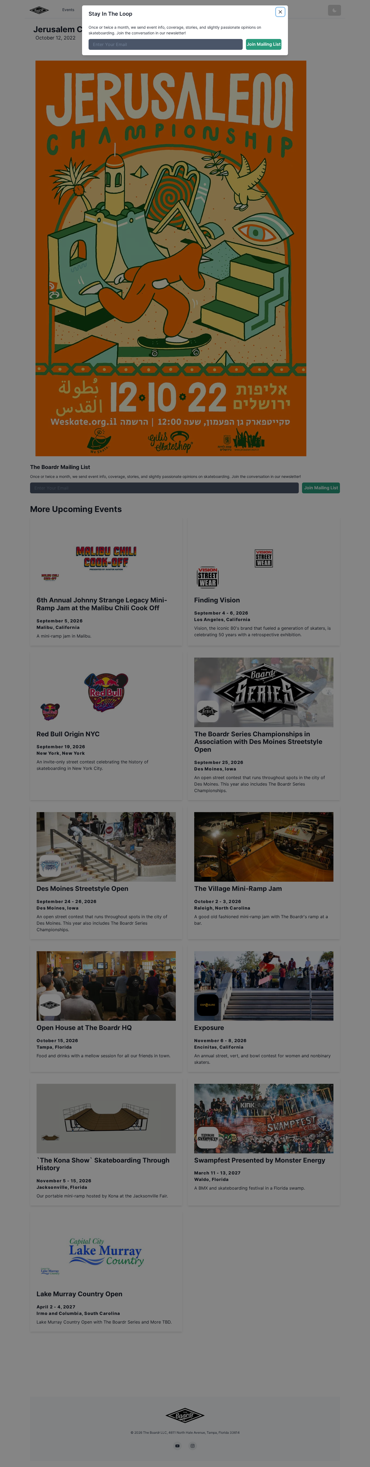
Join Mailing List (264, 44)
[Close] (280, 12)
